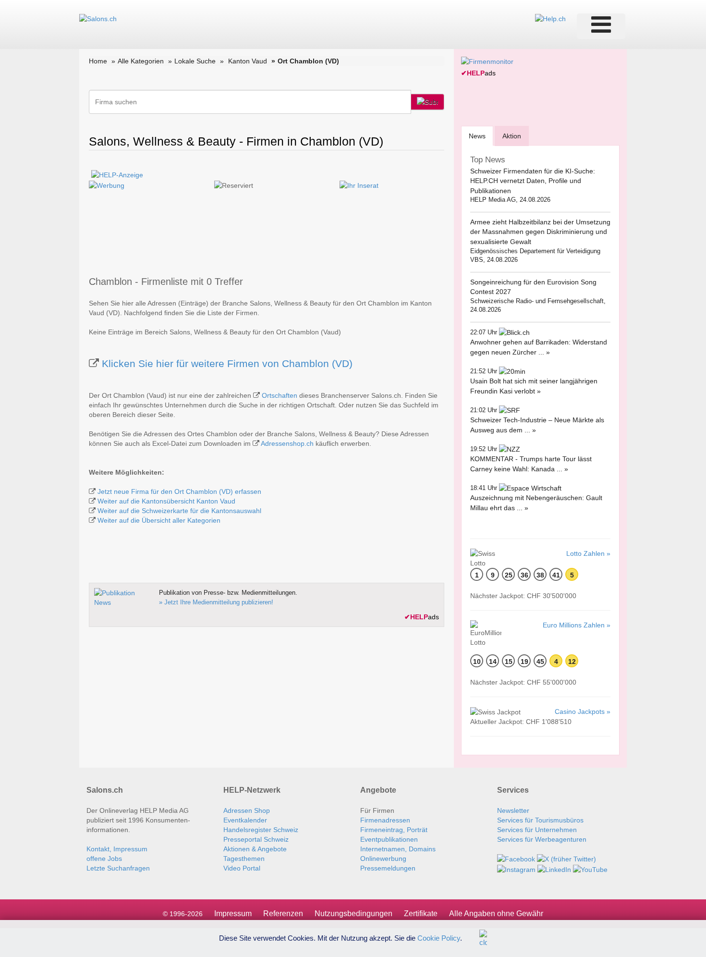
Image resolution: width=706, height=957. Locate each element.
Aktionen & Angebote (255, 849)
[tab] (477, 136)
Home (98, 61)
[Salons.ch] (98, 18)
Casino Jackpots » (582, 711)
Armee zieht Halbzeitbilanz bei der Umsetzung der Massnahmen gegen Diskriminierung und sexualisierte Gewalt (540, 231)
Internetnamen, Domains (398, 849)
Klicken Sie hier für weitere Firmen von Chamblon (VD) (227, 363)
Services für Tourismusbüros (540, 820)
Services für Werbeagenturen (541, 839)
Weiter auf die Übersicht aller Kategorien (158, 520)
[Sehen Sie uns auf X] (566, 858)
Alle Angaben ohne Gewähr (496, 913)
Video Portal (241, 868)
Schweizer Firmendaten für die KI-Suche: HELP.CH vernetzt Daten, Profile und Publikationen (532, 181)
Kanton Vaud (247, 61)
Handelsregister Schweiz (260, 830)
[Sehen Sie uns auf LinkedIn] (554, 868)
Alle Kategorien (141, 61)
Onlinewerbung (383, 858)
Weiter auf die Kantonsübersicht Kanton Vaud (166, 501)
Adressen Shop (246, 810)
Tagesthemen (244, 858)
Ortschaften (279, 395)
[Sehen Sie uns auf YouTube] (590, 868)
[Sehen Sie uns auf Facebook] (516, 858)
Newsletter (513, 810)
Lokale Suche (195, 61)
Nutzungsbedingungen (353, 913)
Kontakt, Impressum (116, 849)
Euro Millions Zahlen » (576, 625)
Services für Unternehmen (537, 830)
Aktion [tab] (511, 136)
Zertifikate (421, 913)
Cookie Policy (438, 937)
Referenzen (283, 913)
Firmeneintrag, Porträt (393, 830)
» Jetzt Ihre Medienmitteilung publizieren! (216, 602)
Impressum (233, 913)
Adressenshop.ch (287, 443)
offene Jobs (104, 858)
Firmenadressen (385, 820)
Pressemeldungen (387, 868)
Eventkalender (245, 820)
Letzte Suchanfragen (118, 868)
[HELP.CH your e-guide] (550, 18)
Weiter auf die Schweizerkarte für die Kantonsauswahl (179, 511)
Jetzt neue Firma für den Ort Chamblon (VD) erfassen (179, 491)
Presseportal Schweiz (256, 839)
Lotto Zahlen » (588, 553)
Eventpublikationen (389, 839)
